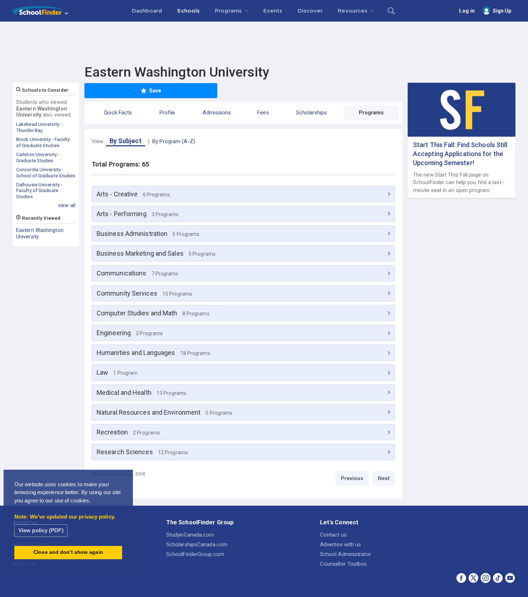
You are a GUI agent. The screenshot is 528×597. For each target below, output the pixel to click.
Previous (352, 478)
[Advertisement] (264, 41)
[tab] (243, 194)
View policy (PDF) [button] (41, 530)
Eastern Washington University (40, 233)
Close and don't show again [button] (68, 552)
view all (66, 205)
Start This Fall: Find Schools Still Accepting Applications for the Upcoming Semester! (460, 154)
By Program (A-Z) (173, 141)
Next (384, 478)
